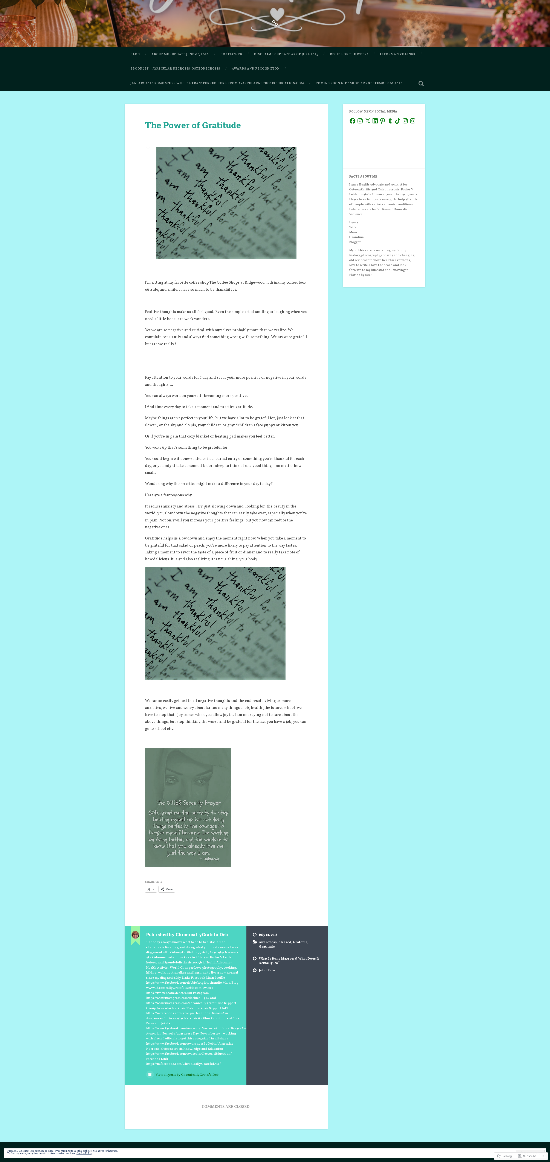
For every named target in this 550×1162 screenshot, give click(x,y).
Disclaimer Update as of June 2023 (286, 54)
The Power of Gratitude (193, 125)
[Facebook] (352, 120)
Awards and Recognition (256, 69)
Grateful (300, 942)
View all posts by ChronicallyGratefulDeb (186, 1074)
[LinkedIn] (375, 120)
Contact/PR (231, 54)
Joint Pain (267, 970)
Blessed (284, 942)
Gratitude (267, 946)
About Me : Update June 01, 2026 (180, 54)
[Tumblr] (390, 120)
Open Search (421, 83)
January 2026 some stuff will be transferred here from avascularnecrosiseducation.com (217, 83)
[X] (367, 120)
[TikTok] (397, 120)
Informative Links (397, 54)
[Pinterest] (382, 120)
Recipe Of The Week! (349, 54)
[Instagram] (360, 120)
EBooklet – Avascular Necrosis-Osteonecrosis (175, 69)
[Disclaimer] (275, 22)
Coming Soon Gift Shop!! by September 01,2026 (359, 83)
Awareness (268, 942)
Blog (135, 54)
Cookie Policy (84, 1153)
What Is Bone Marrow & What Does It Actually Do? (289, 961)
